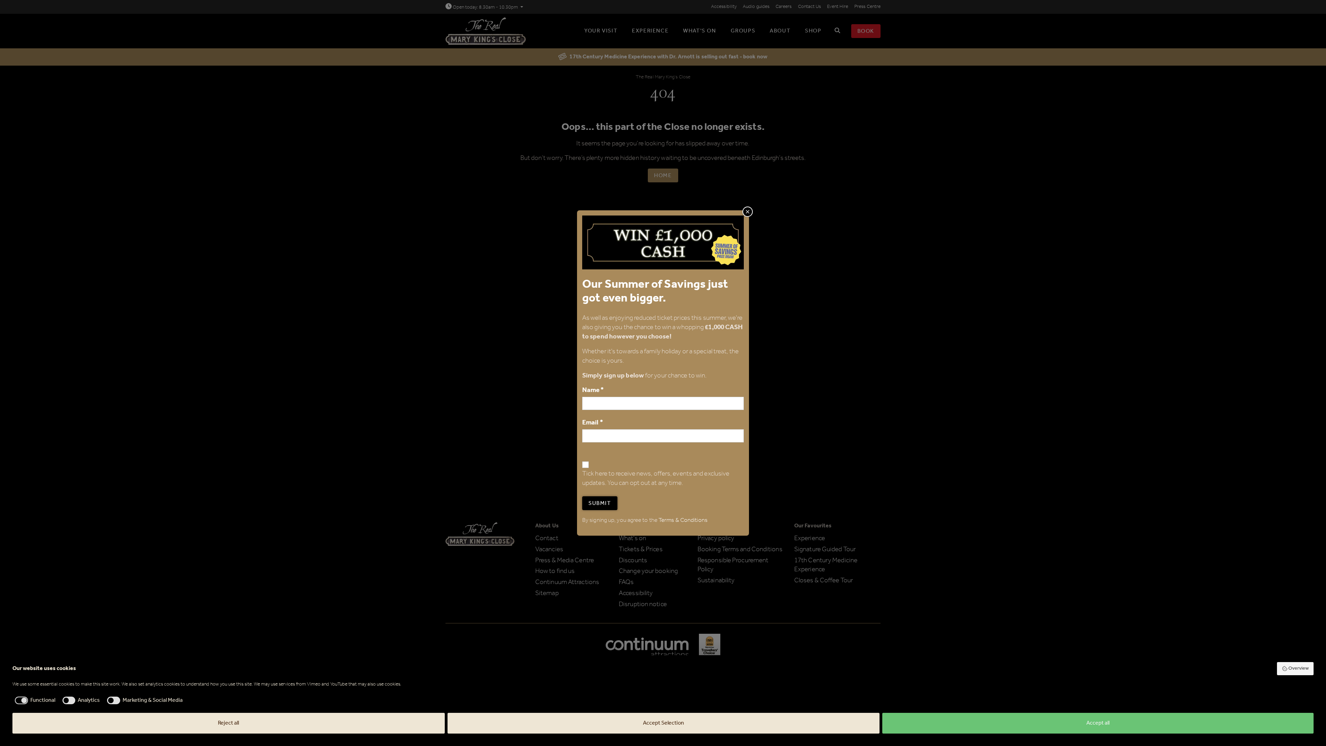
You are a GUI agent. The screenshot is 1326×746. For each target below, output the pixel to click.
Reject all (228, 723)
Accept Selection (663, 723)
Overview (1298, 668)
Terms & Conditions (683, 520)
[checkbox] (33, 700)
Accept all (1097, 723)
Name (593, 390)
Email (592, 423)
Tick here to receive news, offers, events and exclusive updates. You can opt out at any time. (655, 478)
